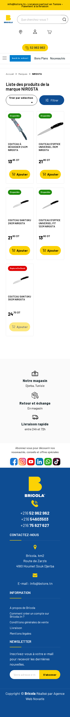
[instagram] (22, 461)
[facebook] (13, 461)
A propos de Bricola (22, 607)
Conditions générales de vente (29, 622)
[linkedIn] (39, 461)
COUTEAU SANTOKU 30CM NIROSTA (19, 298)
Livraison (16, 627)
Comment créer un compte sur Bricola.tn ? (29, 615)
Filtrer (54, 100)
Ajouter (22, 174)
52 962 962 (37, 47)
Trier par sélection (21, 100)
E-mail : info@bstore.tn (35, 583)
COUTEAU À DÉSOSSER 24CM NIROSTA (17, 147)
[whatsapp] (47, 461)
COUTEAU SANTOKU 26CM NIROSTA (19, 222)
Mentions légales (20, 633)
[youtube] (30, 461)
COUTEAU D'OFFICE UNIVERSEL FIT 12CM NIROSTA (49, 223)
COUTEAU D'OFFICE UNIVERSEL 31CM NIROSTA (49, 147)
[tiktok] (56, 461)
